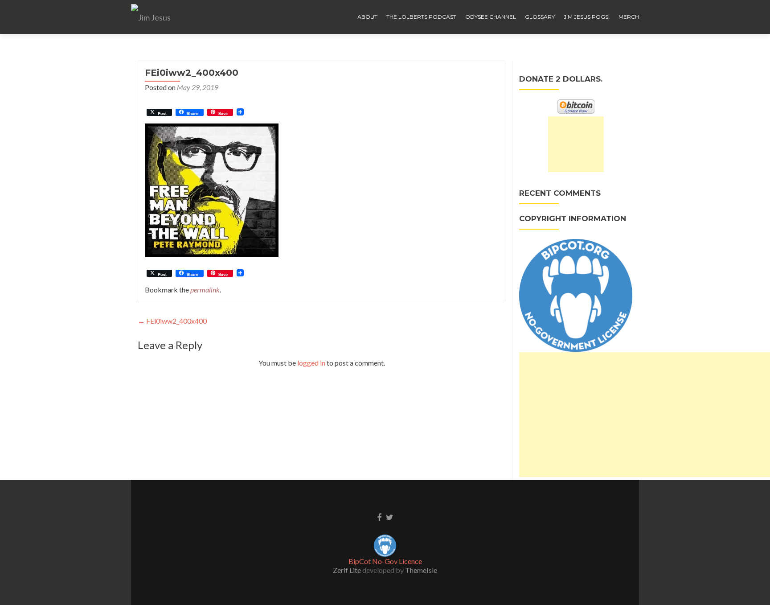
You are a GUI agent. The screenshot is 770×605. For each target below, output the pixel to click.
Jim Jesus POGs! (587, 16)
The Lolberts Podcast (421, 16)
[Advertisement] (576, 144)
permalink (205, 289)
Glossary (540, 16)
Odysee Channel (490, 16)
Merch (628, 16)
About (367, 16)
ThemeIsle (421, 570)
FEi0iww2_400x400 (172, 321)
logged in (311, 362)
